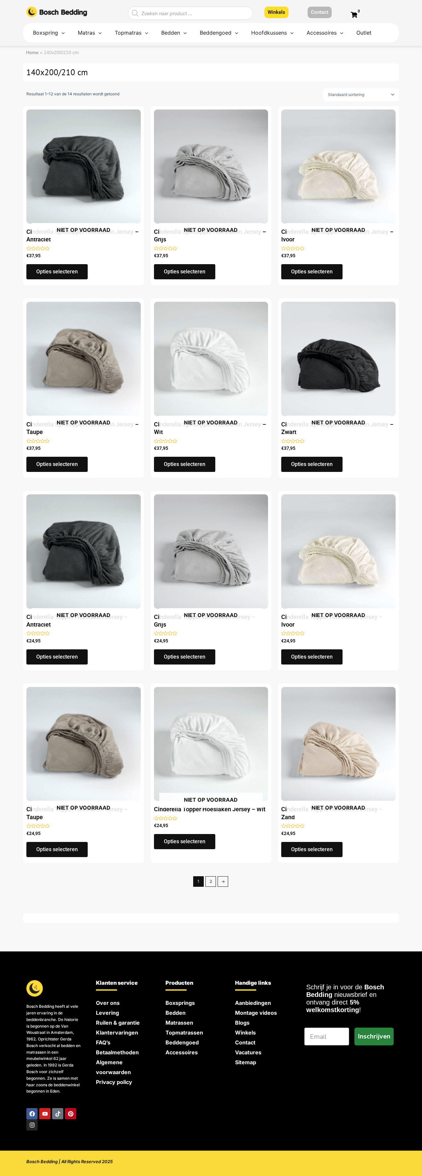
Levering (107, 1012)
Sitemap (245, 1062)
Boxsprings (180, 1003)
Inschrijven (374, 1036)
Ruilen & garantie (118, 1022)
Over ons (108, 1003)
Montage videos (256, 1012)
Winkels (245, 1032)
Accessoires (182, 1052)
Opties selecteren (57, 271)
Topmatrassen (184, 1032)
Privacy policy (114, 1082)
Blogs (242, 1022)
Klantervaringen (117, 1032)
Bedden (176, 1012)
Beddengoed (182, 1042)
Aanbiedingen (253, 1003)
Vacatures (248, 1052)
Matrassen (179, 1022)
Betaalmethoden (117, 1052)
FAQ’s (103, 1042)
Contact (245, 1042)
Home (32, 52)
